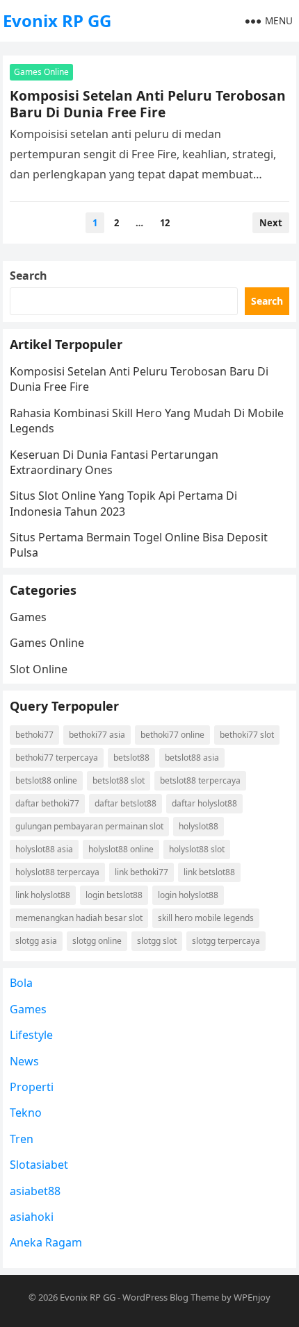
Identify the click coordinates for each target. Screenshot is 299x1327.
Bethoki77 (34, 735)
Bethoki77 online (172, 735)
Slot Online (38, 669)
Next (270, 223)
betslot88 (131, 757)
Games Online (41, 72)
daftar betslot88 (125, 803)
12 (165, 223)
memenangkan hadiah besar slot (79, 918)
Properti (32, 1086)
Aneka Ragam (46, 1242)
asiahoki (32, 1216)
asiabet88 (35, 1191)
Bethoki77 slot (247, 735)
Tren (21, 1139)
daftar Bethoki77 (47, 803)
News (24, 1061)
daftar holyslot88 (204, 803)
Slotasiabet (39, 1164)
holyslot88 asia (44, 849)
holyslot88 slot (197, 849)
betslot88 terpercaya (200, 780)
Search (28, 275)
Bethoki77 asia (97, 735)
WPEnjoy (252, 1297)
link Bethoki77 (141, 872)
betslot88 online (46, 780)
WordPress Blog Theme (170, 1297)
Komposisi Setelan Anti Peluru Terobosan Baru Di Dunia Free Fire (148, 103)
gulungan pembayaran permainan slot (89, 826)
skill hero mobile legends (206, 918)
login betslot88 (114, 895)
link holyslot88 (42, 895)
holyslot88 (198, 826)
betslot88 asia (192, 757)
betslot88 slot (118, 780)
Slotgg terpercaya (226, 941)
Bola (21, 982)
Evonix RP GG (57, 20)
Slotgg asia (36, 941)
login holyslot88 (188, 895)
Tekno (26, 1112)
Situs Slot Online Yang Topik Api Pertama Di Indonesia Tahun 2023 (123, 503)
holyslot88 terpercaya (57, 872)
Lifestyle (31, 1034)
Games (28, 617)
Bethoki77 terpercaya (56, 757)
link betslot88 (209, 872)
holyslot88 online (121, 849)
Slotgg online (97, 941)
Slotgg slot (157, 941)
